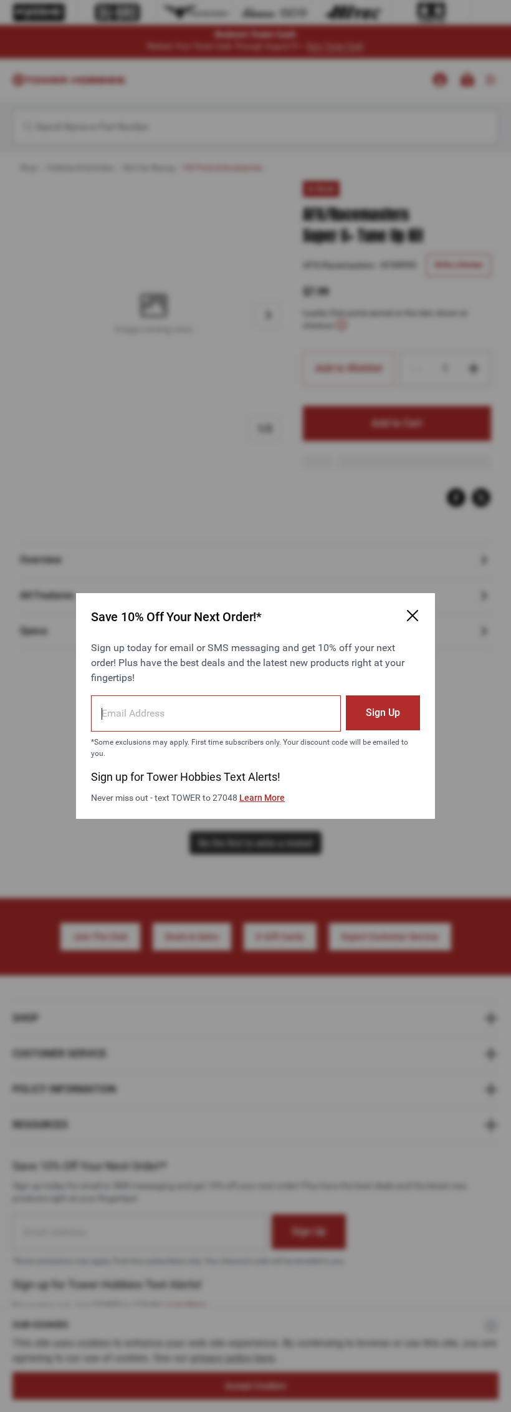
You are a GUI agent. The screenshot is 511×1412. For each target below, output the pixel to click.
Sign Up (383, 712)
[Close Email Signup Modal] (412, 615)
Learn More (262, 798)
